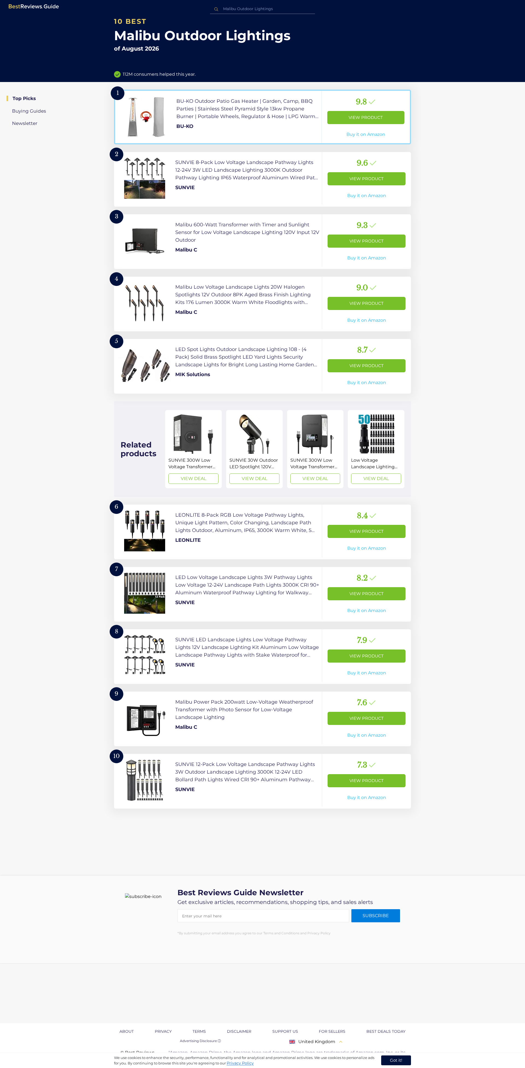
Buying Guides (29, 111)
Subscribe (376, 915)
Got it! (396, 1060)
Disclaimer (239, 1031)
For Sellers (332, 1031)
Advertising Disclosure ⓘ (200, 1041)
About (126, 1031)
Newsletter (24, 123)
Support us (285, 1031)
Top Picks (24, 98)
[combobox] (262, 9)
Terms (199, 1031)
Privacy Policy (240, 1063)
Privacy (163, 1031)
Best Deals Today (386, 1031)
